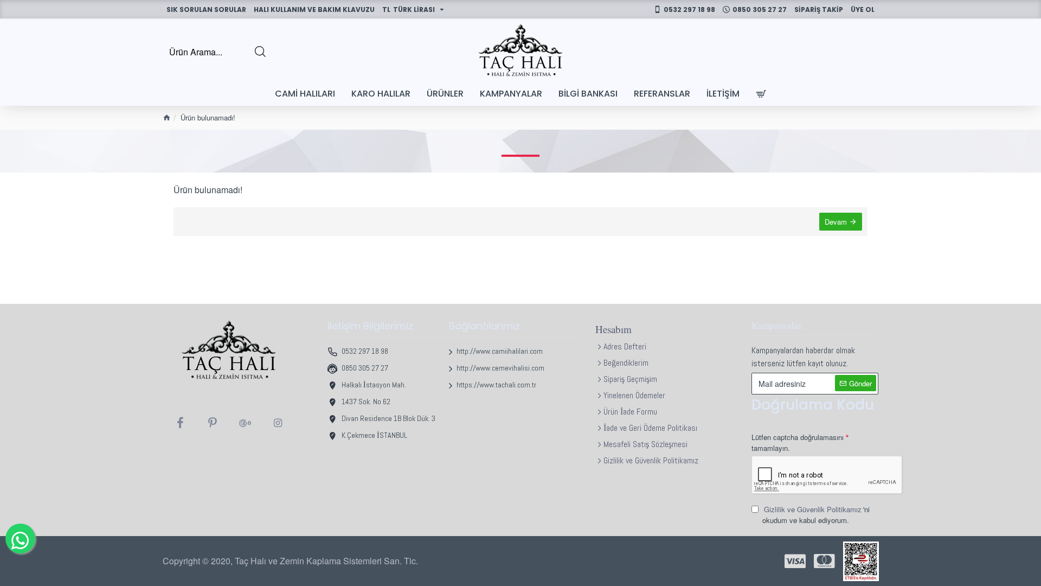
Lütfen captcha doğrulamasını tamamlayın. (797, 442)
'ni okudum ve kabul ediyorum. (816, 514)
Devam (836, 221)
